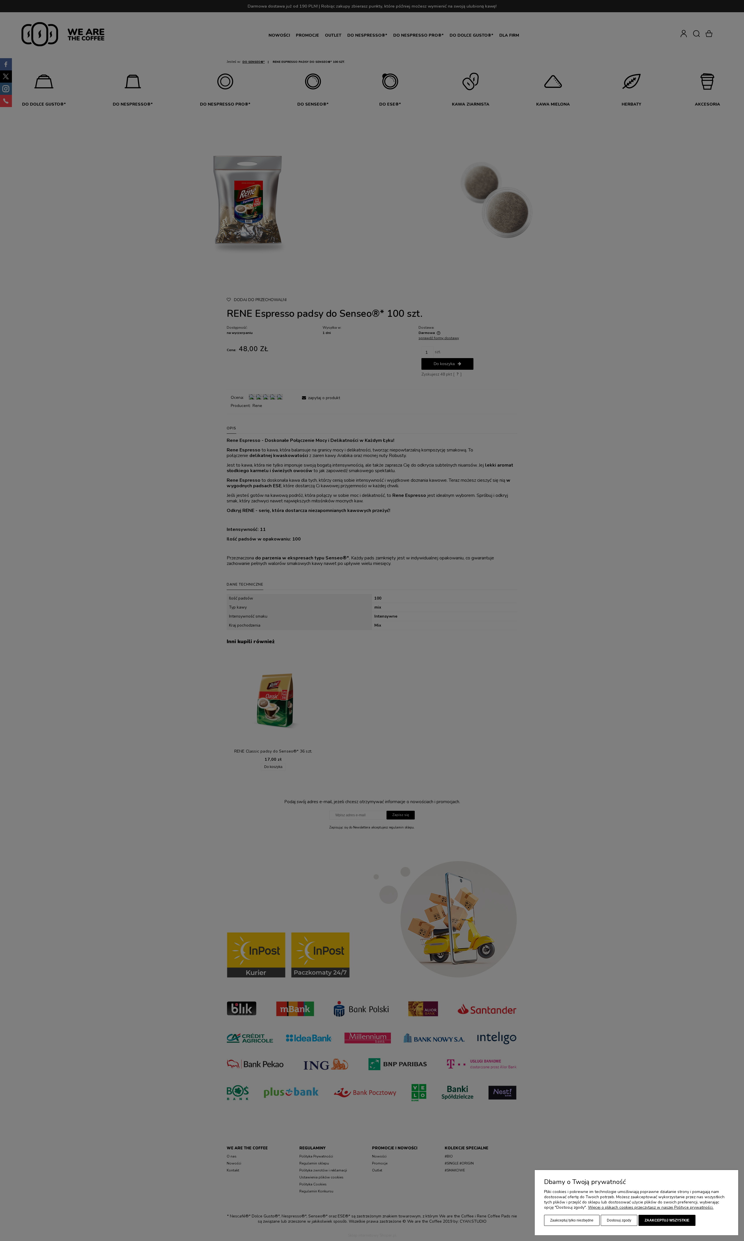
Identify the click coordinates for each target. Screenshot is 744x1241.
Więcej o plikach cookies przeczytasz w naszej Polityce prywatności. (650, 1207)
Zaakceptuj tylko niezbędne (571, 1220)
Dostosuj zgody (619, 1220)
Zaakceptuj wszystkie (667, 1220)
